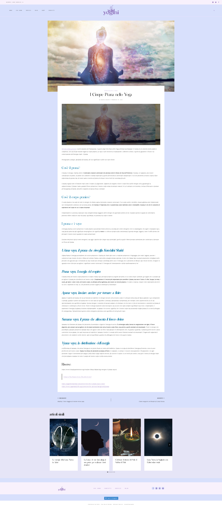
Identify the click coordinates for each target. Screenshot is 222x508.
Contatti (52, 10)
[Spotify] (216, 2)
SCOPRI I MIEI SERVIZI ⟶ (15, 2)
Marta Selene (105, 99)
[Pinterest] (159, 488)
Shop (43, 10)
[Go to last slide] (52, 445)
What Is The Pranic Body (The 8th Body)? (77, 377)
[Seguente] (169, 445)
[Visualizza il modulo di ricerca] (214, 10)
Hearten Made (129, 504)
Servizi (28, 10)
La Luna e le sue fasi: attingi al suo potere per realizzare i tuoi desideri (95, 463)
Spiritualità (108, 90)
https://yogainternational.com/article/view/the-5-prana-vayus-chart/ (83, 384)
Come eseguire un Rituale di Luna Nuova (151, 400)
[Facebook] (218, 2)
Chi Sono (19, 10)
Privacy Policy (118, 504)
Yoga (116, 90)
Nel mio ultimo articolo (69, 149)
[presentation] (64, 437)
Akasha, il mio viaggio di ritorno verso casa (71, 400)
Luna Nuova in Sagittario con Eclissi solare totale (157, 461)
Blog (36, 10)
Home (10, 10)
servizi (118, 488)
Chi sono (97, 488)
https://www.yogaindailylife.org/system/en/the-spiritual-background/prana (85, 386)
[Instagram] (213, 2)
